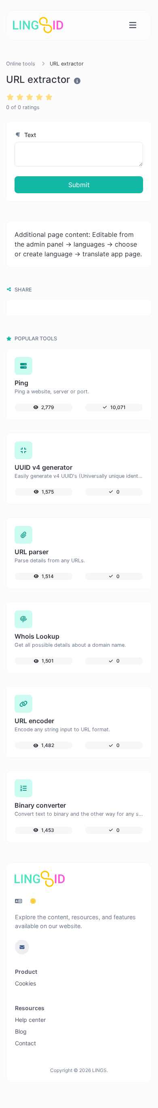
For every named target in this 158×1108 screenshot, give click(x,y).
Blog (21, 1031)
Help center (30, 1019)
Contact (25, 1043)
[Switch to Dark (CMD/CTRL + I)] (33, 901)
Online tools (20, 64)
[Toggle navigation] (133, 25)
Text (29, 134)
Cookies (25, 983)
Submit (79, 185)
